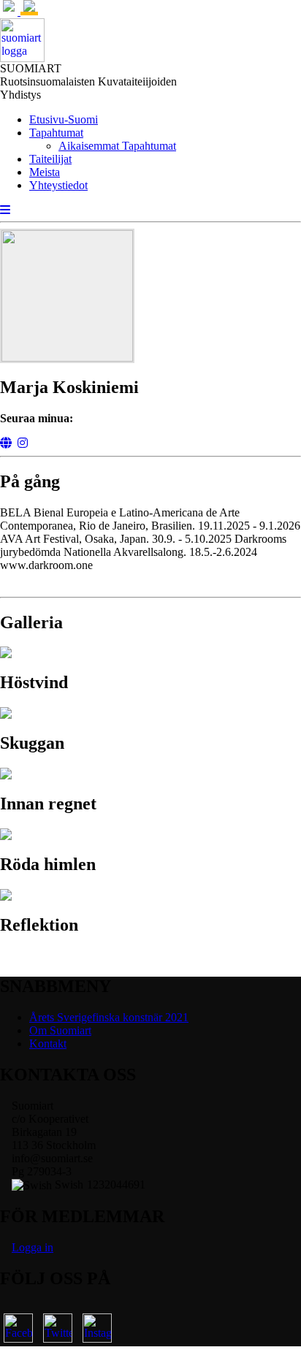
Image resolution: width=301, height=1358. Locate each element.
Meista (44, 172)
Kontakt (47, 1043)
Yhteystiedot (58, 185)
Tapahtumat (56, 132)
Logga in (32, 1247)
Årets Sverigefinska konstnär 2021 (108, 1017)
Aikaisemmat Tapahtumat (117, 146)
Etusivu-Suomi (63, 119)
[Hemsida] (6, 443)
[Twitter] (57, 1328)
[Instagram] (23, 443)
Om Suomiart (60, 1030)
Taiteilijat (50, 159)
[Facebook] (18, 1328)
